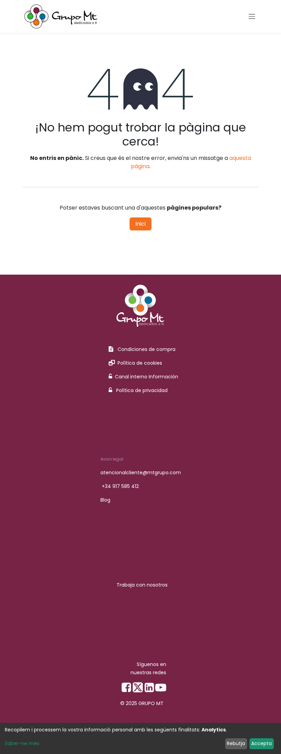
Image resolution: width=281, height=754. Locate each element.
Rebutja (236, 743)
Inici (140, 224)
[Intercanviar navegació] (252, 17)
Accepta (261, 743)
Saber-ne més (22, 743)
